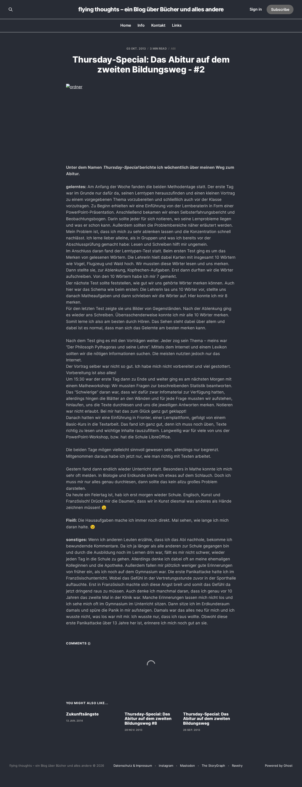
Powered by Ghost (279, 765)
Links (177, 25)
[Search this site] (10, 9)
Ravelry (237, 765)
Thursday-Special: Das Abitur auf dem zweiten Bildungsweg (206, 719)
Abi (173, 48)
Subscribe (280, 9)
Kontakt (158, 25)
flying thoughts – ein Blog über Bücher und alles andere (151, 9)
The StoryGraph (213, 765)
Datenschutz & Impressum (132, 765)
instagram (166, 765)
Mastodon (187, 765)
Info (141, 25)
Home (125, 25)
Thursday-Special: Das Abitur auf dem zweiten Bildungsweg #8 (148, 719)
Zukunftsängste (82, 714)
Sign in (256, 9)
